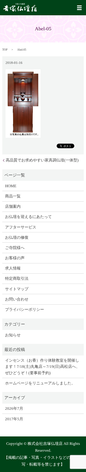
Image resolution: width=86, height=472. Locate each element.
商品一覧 (13, 196)
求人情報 (13, 268)
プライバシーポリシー (24, 309)
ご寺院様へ (15, 248)
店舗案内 (13, 206)
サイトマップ (16, 289)
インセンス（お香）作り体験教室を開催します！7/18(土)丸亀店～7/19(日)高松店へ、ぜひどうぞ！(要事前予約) (42, 366)
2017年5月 (14, 419)
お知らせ (13, 335)
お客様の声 (15, 258)
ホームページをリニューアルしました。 (40, 383)
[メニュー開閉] (79, 7)
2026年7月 (14, 408)
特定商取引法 (16, 278)
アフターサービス (20, 227)
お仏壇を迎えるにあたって (28, 217)
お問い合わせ (16, 299)
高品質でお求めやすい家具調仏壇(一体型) (42, 160)
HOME (10, 186)
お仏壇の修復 (16, 237)
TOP (5, 49)
